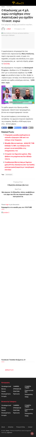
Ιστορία (3, 396)
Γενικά (3, 391)
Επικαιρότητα (6, 394)
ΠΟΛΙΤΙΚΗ (9, 6)
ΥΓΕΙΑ (26, 397)
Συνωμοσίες (29, 394)
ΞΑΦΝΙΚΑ (16, 386)
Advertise (10, 427)
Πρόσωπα (16, 394)
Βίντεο (3, 389)
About (3, 427)
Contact (30, 427)
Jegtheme (9, 432)
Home (3, 6)
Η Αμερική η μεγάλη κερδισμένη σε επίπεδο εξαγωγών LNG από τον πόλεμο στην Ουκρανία (17, 137)
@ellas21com (9, 370)
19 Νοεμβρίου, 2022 (19, 29)
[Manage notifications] (32, 433)
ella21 (9, 29)
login (7, 204)
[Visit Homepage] (18, 3)
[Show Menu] (2, 3)
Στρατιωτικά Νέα (29, 391)
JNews (7, 430)
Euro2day (7, 64)
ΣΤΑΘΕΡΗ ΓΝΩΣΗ (28, 387)
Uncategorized (6, 386)
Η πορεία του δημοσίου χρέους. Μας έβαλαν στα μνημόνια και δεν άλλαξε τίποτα (18, 156)
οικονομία (9, 174)
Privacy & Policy (20, 427)
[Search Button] (34, 3)
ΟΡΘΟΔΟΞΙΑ (17, 389)
